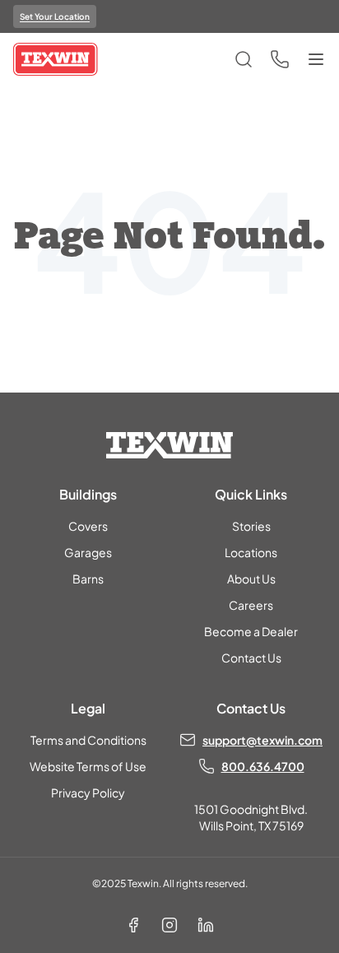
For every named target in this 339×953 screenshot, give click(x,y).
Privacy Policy (88, 792)
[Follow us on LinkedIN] (206, 925)
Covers (88, 525)
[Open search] (243, 59)
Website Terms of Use (88, 766)
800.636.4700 (262, 766)
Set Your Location (55, 16)
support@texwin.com (262, 739)
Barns (88, 578)
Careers (251, 604)
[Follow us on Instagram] (169, 925)
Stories (251, 525)
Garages (88, 552)
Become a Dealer (251, 631)
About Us (251, 578)
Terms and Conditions (88, 739)
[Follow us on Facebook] (133, 925)
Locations (251, 552)
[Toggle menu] (316, 59)
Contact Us (251, 657)
